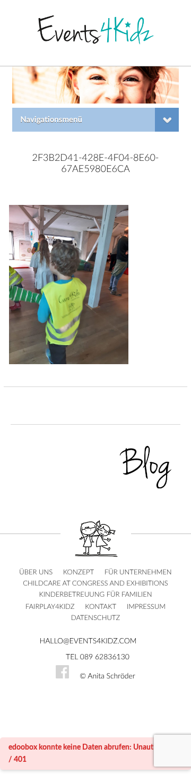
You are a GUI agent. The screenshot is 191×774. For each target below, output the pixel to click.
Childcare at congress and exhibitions (95, 583)
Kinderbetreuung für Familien (95, 594)
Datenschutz (95, 618)
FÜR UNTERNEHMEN (138, 572)
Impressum (146, 607)
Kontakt (100, 607)
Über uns (36, 572)
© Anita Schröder (107, 676)
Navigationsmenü (51, 120)
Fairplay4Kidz (50, 607)
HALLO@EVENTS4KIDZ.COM (88, 641)
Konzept (78, 572)
